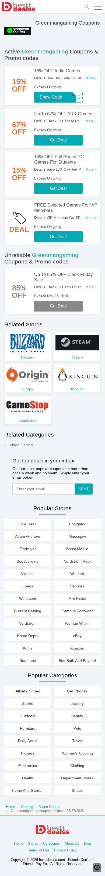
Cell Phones (77, 691)
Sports (27, 703)
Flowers (27, 753)
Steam (77, 357)
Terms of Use (38, 850)
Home (10, 807)
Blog (87, 843)
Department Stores (77, 778)
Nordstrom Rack (77, 561)
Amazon (77, 648)
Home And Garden (28, 790)
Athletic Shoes (28, 691)
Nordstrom (28, 623)
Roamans (27, 660)
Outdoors (28, 716)
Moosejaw (77, 536)
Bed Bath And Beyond (77, 660)
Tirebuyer (28, 549)
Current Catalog (27, 611)
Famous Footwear (77, 611)
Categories (51, 843)
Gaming (27, 807)
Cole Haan (28, 524)
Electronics (27, 765)
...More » (89, 78)
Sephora (77, 586)
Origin (28, 389)
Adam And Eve (27, 536)
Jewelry (77, 703)
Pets (77, 728)
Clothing (77, 765)
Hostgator (77, 524)
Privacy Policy (65, 850)
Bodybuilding (27, 561)
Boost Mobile (77, 549)
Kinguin (77, 389)
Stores (33, 843)
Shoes (77, 790)
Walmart (77, 573)
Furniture (28, 728)
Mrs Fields (77, 598)
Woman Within (77, 623)
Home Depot (27, 636)
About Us (72, 843)
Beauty (77, 716)
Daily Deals (27, 741)
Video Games (21, 445)
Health (27, 778)
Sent (84, 489)
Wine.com (27, 598)
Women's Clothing (77, 753)
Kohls (27, 648)
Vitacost (27, 573)
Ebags (27, 586)
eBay (77, 636)
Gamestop (28, 421)
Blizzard (27, 357)
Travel (77, 741)
